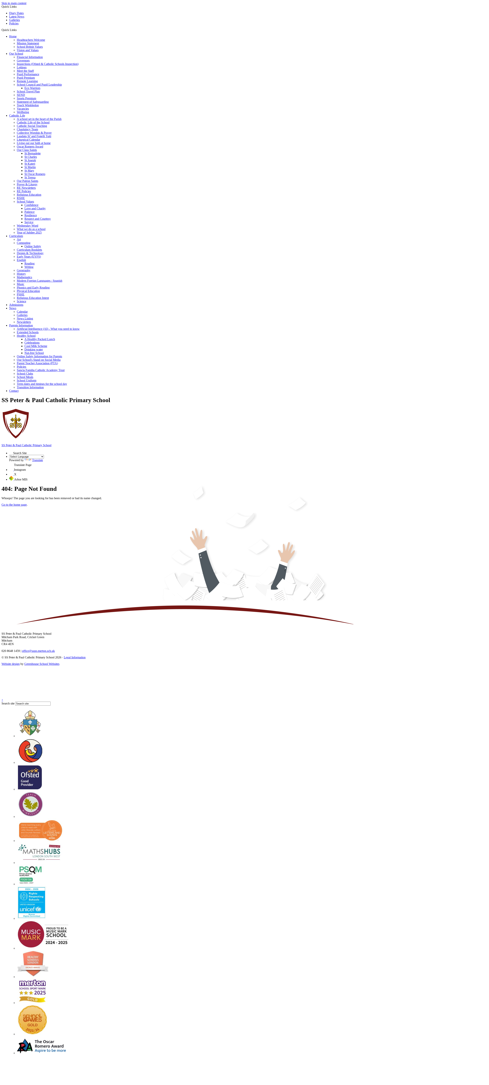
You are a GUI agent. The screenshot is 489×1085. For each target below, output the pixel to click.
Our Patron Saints (27, 181)
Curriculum (16, 236)
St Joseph (30, 160)
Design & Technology (30, 253)
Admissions (16, 304)
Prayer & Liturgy (27, 184)
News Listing (25, 318)
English (21, 260)
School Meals (25, 377)
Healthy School (26, 335)
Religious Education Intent (33, 297)
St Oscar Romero (34, 174)
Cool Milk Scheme (35, 346)
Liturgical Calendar (28, 139)
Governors (23, 60)
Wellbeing (23, 112)
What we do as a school (31, 229)
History (21, 273)
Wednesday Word (27, 225)
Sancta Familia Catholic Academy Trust (41, 370)
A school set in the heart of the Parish (39, 119)
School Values (25, 201)
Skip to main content (14, 3)
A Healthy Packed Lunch (39, 339)
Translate (37, 460)
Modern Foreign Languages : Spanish (39, 280)
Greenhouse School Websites (41, 663)
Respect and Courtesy (37, 218)
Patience (29, 211)
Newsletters (24, 322)
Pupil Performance (28, 74)
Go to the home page (14, 504)
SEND (21, 95)
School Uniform (26, 380)
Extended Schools (28, 332)
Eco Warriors (32, 88)
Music (20, 284)
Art (19, 239)
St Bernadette (32, 153)
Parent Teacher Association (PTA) (37, 363)
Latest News (16, 16)
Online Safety (32, 246)
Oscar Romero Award (30, 146)
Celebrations (32, 342)
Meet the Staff (25, 70)
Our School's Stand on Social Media (39, 359)
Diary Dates (16, 13)
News (12, 308)
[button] (18, 30)
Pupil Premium (26, 77)
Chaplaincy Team (27, 129)
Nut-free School (34, 353)
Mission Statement (28, 43)
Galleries (14, 20)
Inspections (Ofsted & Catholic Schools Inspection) (48, 64)
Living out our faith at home (34, 143)
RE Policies (24, 191)
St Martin (30, 167)
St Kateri (29, 163)
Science (21, 301)
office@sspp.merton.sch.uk (38, 650)
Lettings (22, 67)
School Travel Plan (28, 91)
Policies (14, 23)
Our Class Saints (27, 150)
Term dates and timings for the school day (42, 383)
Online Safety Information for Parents (39, 356)
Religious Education (29, 194)
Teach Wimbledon (28, 105)
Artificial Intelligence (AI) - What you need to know (48, 328)
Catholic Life (17, 115)
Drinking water (33, 349)
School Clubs (25, 373)
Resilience (30, 215)
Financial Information (30, 57)
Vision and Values (28, 50)
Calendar (22, 311)
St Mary (29, 170)
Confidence (31, 205)
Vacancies (23, 108)
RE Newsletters (26, 187)
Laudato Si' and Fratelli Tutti (34, 136)
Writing (28, 267)
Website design (11, 663)
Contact (14, 390)
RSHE (21, 198)
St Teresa (30, 177)
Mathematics (24, 277)
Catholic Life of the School (33, 122)
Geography (23, 270)
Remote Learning (27, 81)
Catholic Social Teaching (32, 125)
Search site (8, 703)
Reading (29, 263)
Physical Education (28, 291)
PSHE (20, 294)
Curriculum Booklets (29, 249)
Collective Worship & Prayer (34, 132)
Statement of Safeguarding (33, 101)
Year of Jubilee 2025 (29, 232)
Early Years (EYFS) (29, 256)
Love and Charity (35, 208)
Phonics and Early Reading (33, 287)
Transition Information (30, 387)
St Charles (30, 156)
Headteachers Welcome (31, 39)
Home (13, 36)
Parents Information (21, 325)
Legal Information (75, 657)
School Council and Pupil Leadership (39, 84)
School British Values (30, 46)
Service (28, 222)
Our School (16, 53)
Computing (23, 242)
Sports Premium (26, 98)
